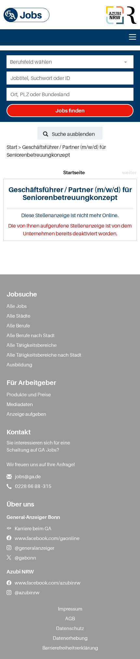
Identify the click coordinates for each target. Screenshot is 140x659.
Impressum (70, 609)
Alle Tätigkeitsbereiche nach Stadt (44, 355)
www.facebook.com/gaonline (47, 538)
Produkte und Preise (29, 394)
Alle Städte (18, 316)
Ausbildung (19, 364)
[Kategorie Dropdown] (126, 61)
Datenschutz (70, 628)
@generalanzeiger (34, 548)
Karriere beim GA (33, 528)
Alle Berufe (18, 325)
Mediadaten (20, 404)
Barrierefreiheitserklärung (70, 648)
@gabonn (25, 557)
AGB (70, 618)
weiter (129, 172)
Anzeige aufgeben (26, 414)
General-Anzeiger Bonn (33, 517)
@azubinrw (27, 592)
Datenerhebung (70, 638)
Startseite (74, 172)
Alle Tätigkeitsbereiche (32, 345)
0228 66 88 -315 (33, 486)
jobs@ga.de (28, 476)
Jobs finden (70, 110)
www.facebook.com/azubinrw (47, 583)
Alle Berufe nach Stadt (31, 335)
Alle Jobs (17, 306)
